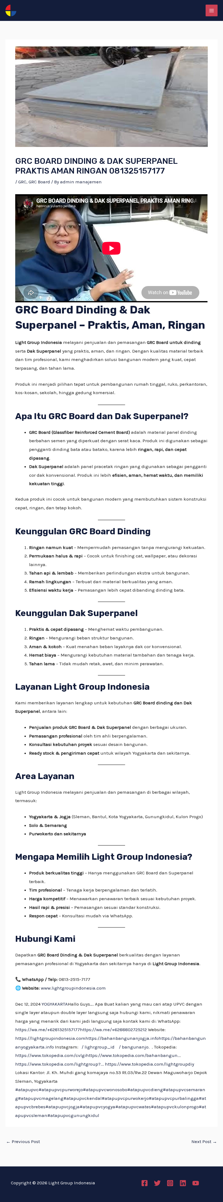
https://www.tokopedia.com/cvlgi (50, 1055)
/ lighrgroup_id (98, 1047)
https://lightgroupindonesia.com (50, 1038)
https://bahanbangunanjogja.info (122, 1038)
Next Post (204, 1141)
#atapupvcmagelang (40, 1098)
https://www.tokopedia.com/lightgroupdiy (149, 1064)
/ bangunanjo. (134, 1047)
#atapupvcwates (133, 1106)
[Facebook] (144, 1183)
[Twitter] (157, 1183)
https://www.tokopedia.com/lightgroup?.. (59, 1064)
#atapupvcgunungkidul (73, 1115)
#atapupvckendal (82, 1098)
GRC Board (39, 181)
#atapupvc (27, 1089)
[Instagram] (170, 1183)
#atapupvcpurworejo (61, 1089)
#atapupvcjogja (62, 1106)
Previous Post (23, 1141)
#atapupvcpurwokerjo (125, 1098)
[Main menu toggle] (212, 11)
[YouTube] (195, 1183)
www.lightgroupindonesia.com (73, 988)
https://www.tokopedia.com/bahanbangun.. (133, 1055)
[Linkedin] (182, 1183)
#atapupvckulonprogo (175, 1106)
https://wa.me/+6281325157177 (47, 1029)
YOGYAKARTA (55, 1004)
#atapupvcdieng (145, 1089)
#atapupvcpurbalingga (174, 1098)
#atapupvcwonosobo (105, 1089)
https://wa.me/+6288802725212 (113, 1029)
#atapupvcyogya (97, 1106)
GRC (22, 181)
